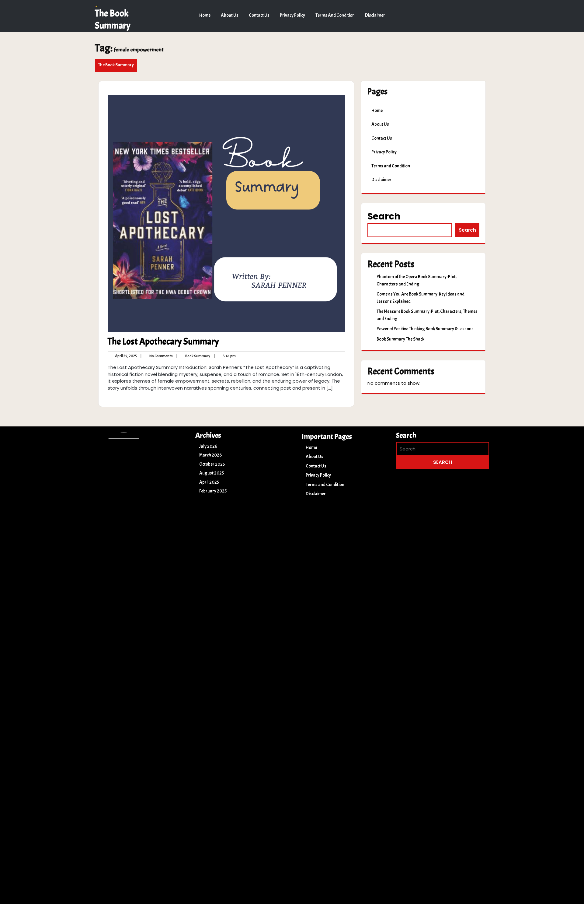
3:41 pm (225, 356)
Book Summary (193, 356)
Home (204, 15)
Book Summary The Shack (400, 339)
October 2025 (212, 464)
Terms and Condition (335, 15)
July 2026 (208, 446)
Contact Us (259, 15)
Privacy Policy (292, 15)
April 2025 (209, 482)
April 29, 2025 (125, 356)
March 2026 (210, 455)
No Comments (157, 356)
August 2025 (211, 473)
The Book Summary (116, 65)
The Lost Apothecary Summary (163, 341)
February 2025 (213, 491)
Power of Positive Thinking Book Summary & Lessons (425, 329)
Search (384, 216)
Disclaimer (375, 15)
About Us (229, 15)
